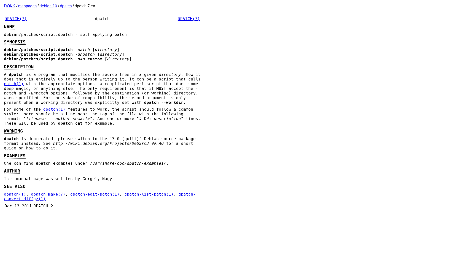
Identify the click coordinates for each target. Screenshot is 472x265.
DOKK (9, 6)
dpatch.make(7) (48, 194)
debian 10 (48, 6)
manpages (27, 6)
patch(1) (14, 83)
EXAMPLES (15, 155)
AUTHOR (12, 171)
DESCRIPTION (19, 66)
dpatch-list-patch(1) (149, 194)
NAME (9, 26)
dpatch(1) (54, 109)
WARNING (13, 131)
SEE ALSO (15, 186)
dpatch (66, 6)
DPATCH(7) (16, 18)
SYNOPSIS (15, 42)
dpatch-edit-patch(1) (94, 194)
